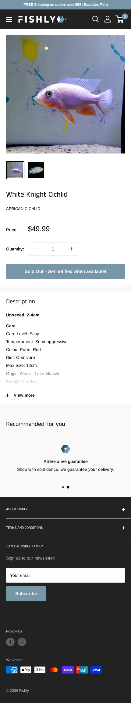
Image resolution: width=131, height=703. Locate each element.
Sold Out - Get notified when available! (65, 271)
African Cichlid (23, 208)
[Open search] (95, 19)
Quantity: (15, 248)
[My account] (107, 19)
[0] (120, 19)
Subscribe (26, 593)
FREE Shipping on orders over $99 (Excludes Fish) (65, 4)
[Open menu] (9, 19)
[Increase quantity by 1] (71, 249)
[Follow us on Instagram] (22, 642)
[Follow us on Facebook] (10, 642)
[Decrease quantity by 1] (34, 249)
